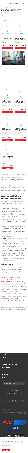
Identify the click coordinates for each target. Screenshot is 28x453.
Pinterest (19, 400)
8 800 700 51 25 (14, 388)
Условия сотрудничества (9, 364)
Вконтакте (5, 400)
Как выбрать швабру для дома (9, 68)
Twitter (14, 403)
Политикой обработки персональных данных (12, 443)
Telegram (9, 400)
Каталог (4, 354)
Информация (6, 374)
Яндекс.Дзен (15, 400)
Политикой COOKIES (6, 445)
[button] (8, 85)
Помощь (4, 377)
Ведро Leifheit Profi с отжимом (10, 300)
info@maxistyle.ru (15, 390)
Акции (4, 357)
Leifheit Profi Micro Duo (8, 293)
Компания (5, 371)
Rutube (22, 400)
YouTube (12, 400)
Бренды (4, 361)
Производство (6, 367)
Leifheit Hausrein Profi (7, 281)
